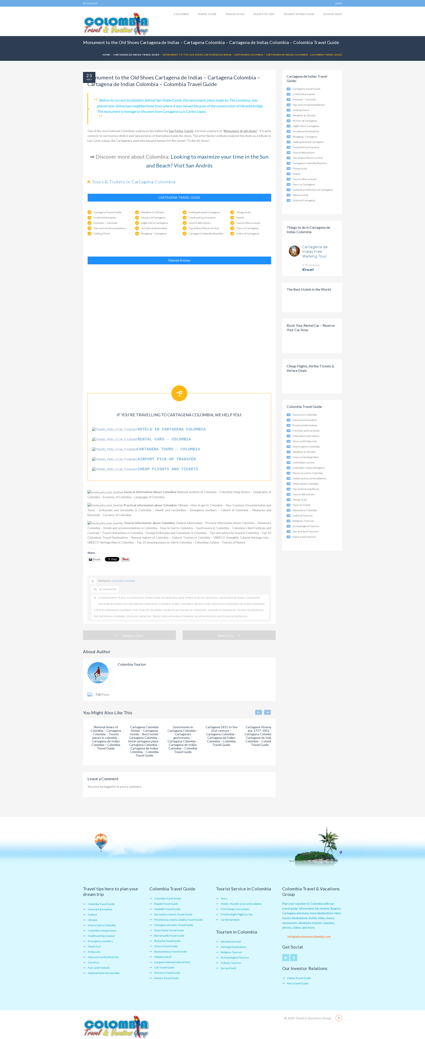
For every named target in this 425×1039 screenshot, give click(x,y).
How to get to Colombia (206, 505)
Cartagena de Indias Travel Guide (136, 54)
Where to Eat (300, 195)
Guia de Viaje (332, 14)
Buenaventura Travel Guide (170, 951)
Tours (224, 898)
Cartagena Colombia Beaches (206, 233)
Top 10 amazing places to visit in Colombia (164, 542)
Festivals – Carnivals (106, 223)
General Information (189, 523)
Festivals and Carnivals (306, 430)
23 (89, 75)
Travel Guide (207, 14)
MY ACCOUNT (90, 3)
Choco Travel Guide (166, 946)
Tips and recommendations (110, 228)
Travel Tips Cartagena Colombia (173, 616)
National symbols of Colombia (196, 492)
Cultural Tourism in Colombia (191, 537)
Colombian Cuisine (207, 542)
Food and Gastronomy (202, 217)
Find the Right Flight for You (237, 914)
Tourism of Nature (233, 542)
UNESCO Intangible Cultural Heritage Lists (241, 537)
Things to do (235, 14)
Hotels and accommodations (310, 478)
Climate (183, 505)
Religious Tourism (303, 520)
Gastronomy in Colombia (212, 528)
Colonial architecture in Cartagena (313, 189)
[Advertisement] (179, 324)
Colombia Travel (169, 604)
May (89, 79)
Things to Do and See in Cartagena (185, 610)
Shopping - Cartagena (305, 136)
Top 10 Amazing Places (306, 489)
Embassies (94, 951)
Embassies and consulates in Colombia (125, 510)
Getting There (102, 233)
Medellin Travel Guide (167, 909)
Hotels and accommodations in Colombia (130, 528)
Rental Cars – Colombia (165, 439)
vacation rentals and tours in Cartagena (220, 616)
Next (267, 712)
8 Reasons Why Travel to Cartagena (121, 597)
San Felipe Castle (181, 131)
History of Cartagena (153, 217)
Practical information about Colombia (150, 505)
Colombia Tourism (123, 581)
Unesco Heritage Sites (306, 457)
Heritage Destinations (234, 947)
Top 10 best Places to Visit (204, 228)
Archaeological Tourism (235, 957)
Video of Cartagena (247, 233)
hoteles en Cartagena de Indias (231, 604)
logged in (110, 786)
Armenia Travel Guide (167, 972)
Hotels (240, 217)
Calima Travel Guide (299, 978)
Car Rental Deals (230, 919)
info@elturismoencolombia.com (309, 936)
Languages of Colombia (149, 497)
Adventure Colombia (305, 510)
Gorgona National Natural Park (172, 962)
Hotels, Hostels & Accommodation (241, 903)
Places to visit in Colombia (308, 473)
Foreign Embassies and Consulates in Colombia (176, 533)
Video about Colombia (306, 483)
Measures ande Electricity (103, 957)
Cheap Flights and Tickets (167, 469)
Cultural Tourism (303, 515)
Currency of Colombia (117, 515)
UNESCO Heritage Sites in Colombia (110, 542)
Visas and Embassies (305, 441)
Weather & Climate (152, 212)
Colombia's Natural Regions (309, 467)
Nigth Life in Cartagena (154, 223)
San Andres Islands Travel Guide (173, 914)
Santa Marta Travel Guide (169, 930)
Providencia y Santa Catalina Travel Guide (178, 919)
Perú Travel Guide (297, 983)
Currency (93, 962)
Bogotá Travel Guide (166, 903)
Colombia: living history (235, 492)
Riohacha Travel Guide (167, 941)
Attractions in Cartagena (161, 597)
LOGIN (338, 3)
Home (106, 54)
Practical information (305, 425)
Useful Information (105, 217)
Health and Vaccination (101, 935)
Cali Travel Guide (164, 967)
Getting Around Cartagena (204, 212)
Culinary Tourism (231, 962)
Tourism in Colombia (305, 414)
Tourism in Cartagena (222, 610)
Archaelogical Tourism (306, 526)
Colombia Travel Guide (195, 604)
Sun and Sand (228, 968)
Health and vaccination (170, 510)
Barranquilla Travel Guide (169, 935)
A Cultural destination (154, 228)
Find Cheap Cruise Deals (235, 909)
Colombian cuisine (304, 462)
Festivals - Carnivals (304, 99)
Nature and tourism (304, 536)
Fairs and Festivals (99, 967)
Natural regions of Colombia (149, 537)
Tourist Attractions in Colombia (122, 533)
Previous (258, 712)
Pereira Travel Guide (166, 978)
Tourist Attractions (299, 14)
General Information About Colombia (150, 492)
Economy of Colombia (117, 497)
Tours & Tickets (302, 505)
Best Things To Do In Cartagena (198, 597)
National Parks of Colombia (104, 973)
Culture (92, 914)
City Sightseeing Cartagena (140, 604)
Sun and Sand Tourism (306, 531)
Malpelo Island (162, 956)
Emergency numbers (203, 510)
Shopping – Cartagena (153, 233)
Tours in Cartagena (247, 228)
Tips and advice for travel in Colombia (234, 533)
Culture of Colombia (234, 510)
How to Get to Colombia (176, 528)
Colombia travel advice (306, 436)
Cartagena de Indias (232, 597)
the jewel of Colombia (147, 610)
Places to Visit (264, 14)
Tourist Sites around (248, 223)
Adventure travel (231, 941)
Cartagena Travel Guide (107, 212)
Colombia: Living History (102, 930)
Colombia (181, 14)
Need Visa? (94, 946)
